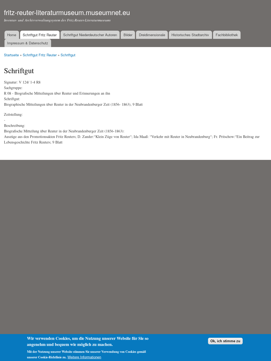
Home (11, 34)
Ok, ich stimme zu (225, 341)
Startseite (11, 54)
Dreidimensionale (152, 34)
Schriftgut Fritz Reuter (40, 34)
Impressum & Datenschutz (27, 42)
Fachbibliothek (227, 34)
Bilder (128, 34)
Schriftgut (68, 54)
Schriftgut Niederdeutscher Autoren (90, 34)
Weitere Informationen (84, 357)
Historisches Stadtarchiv (190, 34)
